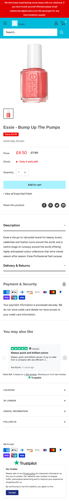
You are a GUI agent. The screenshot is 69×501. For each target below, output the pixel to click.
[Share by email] (63, 205)
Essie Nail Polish (13, 141)
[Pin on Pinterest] (50, 205)
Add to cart (34, 184)
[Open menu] (5, 23)
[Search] (61, 32)
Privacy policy (29, 473)
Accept (12, 492)
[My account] (56, 23)
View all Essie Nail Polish (18, 193)
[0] (63, 23)
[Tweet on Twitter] (57, 205)
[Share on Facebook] (44, 205)
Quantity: (8, 172)
